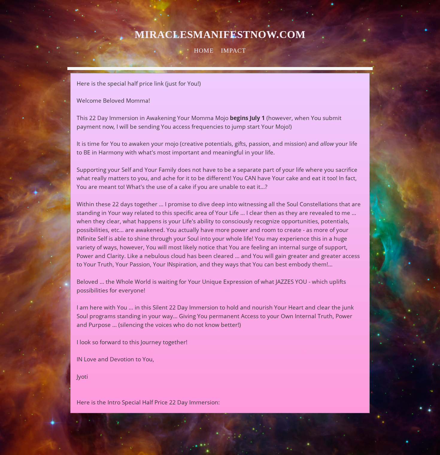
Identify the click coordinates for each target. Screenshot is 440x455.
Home (204, 50)
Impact (233, 50)
